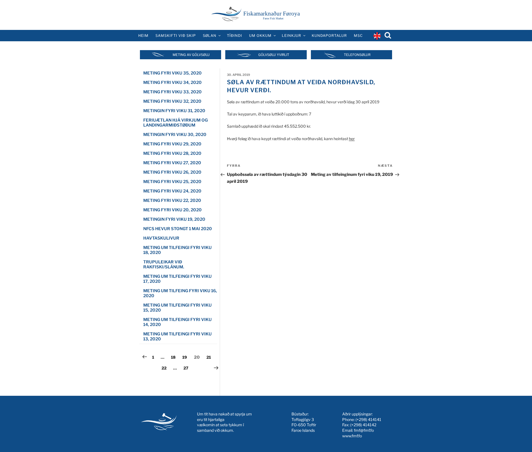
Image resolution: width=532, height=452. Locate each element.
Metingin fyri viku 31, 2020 (174, 110)
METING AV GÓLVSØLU (191, 55)
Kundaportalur (329, 36)
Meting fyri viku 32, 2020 (172, 101)
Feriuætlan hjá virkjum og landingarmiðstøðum (175, 123)
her (352, 138)
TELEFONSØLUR (357, 55)
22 (165, 367)
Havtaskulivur (161, 238)
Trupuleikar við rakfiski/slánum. (163, 264)
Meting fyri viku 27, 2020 (172, 162)
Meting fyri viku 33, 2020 (172, 91)
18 (174, 357)
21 (210, 357)
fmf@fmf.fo (364, 430)
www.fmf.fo (352, 435)
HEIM (143, 36)
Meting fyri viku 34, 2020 (172, 82)
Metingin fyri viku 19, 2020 (174, 219)
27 (187, 367)
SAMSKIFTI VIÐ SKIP (175, 36)
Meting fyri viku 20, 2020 (172, 209)
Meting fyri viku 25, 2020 (172, 181)
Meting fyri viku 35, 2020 (172, 73)
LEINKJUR (291, 36)
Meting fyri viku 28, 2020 (172, 153)
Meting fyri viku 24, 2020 (172, 191)
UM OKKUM (260, 36)
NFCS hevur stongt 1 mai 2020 (177, 228)
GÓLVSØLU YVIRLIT (273, 55)
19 (186, 357)
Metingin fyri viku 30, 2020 (174, 134)
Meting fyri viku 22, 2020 (172, 200)
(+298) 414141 (368, 419)
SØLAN (209, 36)
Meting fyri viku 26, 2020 (172, 172)
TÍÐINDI (234, 36)
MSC (358, 36)
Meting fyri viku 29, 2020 (172, 144)
